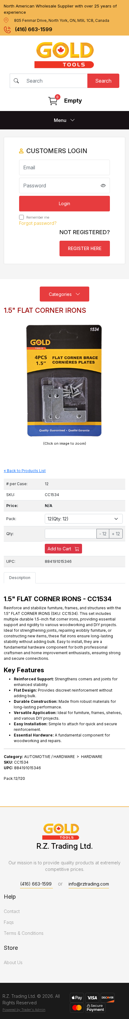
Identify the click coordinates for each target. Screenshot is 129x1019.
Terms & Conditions (24, 933)
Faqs (9, 922)
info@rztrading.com (89, 883)
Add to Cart (60, 548)
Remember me (37, 217)
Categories (61, 294)
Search (103, 81)
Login (64, 203)
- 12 (102, 533)
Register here (84, 248)
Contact (12, 911)
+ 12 (116, 533)
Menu (61, 120)
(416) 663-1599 (33, 29)
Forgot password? (38, 223)
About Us (13, 962)
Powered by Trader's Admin (24, 1009)
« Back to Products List (25, 470)
